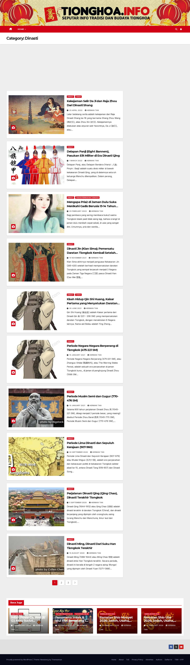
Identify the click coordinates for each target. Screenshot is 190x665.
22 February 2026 (22, 625)
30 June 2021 (75, 308)
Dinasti (70, 96)
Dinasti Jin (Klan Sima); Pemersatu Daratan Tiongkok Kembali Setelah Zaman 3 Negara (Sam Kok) (91, 253)
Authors (159, 660)
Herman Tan (93, 110)
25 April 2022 (76, 110)
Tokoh (78, 96)
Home (21, 29)
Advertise (149, 660)
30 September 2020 (78, 452)
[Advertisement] (95, 63)
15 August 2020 (77, 553)
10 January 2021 (77, 405)
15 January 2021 (77, 355)
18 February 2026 (111, 625)
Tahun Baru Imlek (81, 614)
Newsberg (44, 660)
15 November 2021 (78, 258)
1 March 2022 (76, 161)
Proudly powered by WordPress (19, 660)
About (121, 660)
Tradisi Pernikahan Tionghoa (87, 197)
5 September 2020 (78, 502)
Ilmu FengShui (17, 614)
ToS (127, 660)
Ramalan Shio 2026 (107, 614)
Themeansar (57, 660)
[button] (176, 29)
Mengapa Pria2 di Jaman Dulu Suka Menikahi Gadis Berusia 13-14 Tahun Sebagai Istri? (91, 206)
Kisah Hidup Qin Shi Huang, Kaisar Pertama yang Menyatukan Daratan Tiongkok (92, 303)
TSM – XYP (179, 660)
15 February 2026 (155, 625)
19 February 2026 (66, 625)
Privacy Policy (137, 660)
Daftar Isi (168, 660)
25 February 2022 (78, 211)
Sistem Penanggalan (64, 614)
